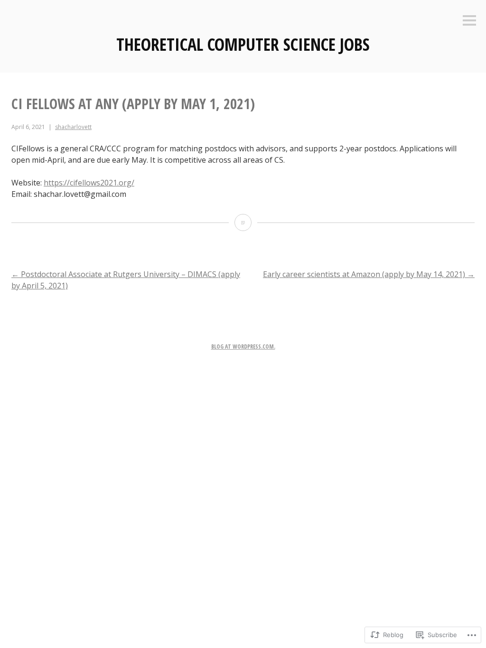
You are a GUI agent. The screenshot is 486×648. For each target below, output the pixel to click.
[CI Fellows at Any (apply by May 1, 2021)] (243, 222)
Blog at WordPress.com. (243, 347)
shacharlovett (73, 127)
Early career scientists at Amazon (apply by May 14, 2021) (369, 274)
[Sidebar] (469, 21)
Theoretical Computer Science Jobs (243, 44)
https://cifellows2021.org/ (89, 182)
